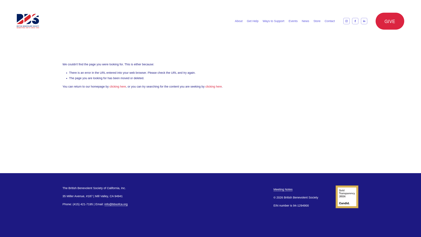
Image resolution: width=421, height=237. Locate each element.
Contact (330, 21)
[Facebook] (355, 21)
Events (293, 21)
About (239, 21)
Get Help (253, 21)
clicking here (118, 86)
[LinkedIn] (364, 21)
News (305, 21)
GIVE (389, 21)
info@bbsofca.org (116, 204)
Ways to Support (273, 21)
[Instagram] (346, 21)
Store (317, 21)
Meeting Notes (283, 189)
